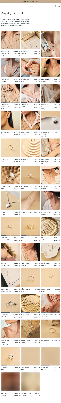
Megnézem (46, 54)
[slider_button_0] (3, 102)
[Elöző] (3, 40)
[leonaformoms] (30, 6)
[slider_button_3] (17, 102)
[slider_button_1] (8, 102)
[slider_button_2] (13, 102)
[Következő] (18, 40)
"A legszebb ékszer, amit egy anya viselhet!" (30, 1)
